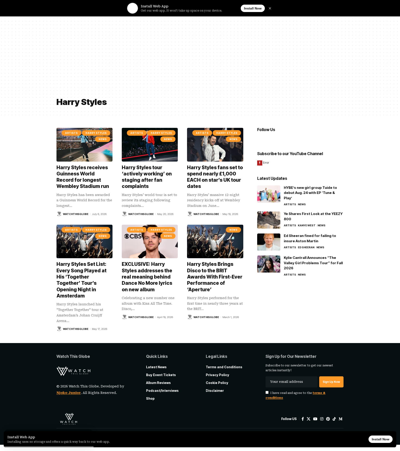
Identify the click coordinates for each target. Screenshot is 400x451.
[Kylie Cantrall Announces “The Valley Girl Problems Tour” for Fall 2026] (268, 264)
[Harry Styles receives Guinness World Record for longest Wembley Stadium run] (84, 144)
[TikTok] (334, 419)
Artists (71, 133)
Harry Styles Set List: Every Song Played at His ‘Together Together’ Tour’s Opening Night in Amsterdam (81, 279)
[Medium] (341, 419)
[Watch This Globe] (68, 419)
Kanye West (307, 225)
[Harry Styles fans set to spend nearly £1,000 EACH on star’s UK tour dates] (215, 144)
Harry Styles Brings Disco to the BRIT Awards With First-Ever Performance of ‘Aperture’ (214, 276)
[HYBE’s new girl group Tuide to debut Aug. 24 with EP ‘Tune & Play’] (268, 194)
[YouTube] (315, 419)
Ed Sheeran (306, 247)
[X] (309, 419)
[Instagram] (322, 419)
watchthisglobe (75, 214)
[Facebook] (302, 419)
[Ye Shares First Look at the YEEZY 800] (268, 220)
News (103, 139)
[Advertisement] (200, 60)
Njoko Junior (68, 393)
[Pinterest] (328, 419)
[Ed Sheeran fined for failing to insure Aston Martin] (268, 242)
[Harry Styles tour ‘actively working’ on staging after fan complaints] (150, 144)
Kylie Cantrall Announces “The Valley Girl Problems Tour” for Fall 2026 (313, 263)
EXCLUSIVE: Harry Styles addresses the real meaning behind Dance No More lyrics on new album (147, 276)
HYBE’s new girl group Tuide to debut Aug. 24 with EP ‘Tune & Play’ (310, 193)
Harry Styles (96, 133)
